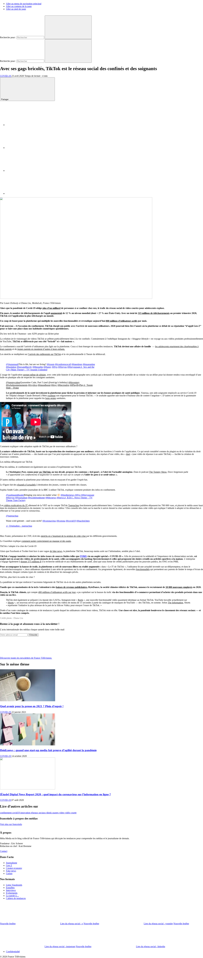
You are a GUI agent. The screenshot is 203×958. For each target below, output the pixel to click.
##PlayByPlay (77, 385)
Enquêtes (10, 887)
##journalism (21, 497)
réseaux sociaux (38, 812)
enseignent (175, 346)
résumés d (21, 484)
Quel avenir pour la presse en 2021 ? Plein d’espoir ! (31, 706)
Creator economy (14, 868)
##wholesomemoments (16, 385)
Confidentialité (13, 951)
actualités (31, 484)
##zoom (50, 364)
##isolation (11, 367)
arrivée (32, 354)
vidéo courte (71, 812)
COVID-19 (5, 76)
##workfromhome (36, 497)
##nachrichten (83, 521)
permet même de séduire (34, 374)
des (182, 346)
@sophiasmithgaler (15, 495)
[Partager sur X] (28, 147)
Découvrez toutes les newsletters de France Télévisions (26, 658)
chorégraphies (190, 346)
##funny (47, 367)
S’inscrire (33, 635)
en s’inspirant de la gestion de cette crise (67, 536)
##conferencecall (63, 364)
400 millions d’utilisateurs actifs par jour (56, 592)
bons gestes (50, 398)
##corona (60, 521)
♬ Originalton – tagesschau (19, 526)
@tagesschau (12, 516)
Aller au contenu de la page (19, 6)
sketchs (44, 536)
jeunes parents (24, 349)
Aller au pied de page (16, 9)
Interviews (11, 890)
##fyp (55, 367)
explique (52, 395)
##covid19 (71, 521)
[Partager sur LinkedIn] (28, 170)
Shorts (11, 602)
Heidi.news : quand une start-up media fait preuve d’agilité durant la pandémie (48, 750)
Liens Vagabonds (14, 885)
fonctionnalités (143, 569)
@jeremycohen (13, 382)
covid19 (16, 812)
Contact (3, 851)
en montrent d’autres (41, 349)
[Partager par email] (28, 193)
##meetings (76, 364)
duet (128, 454)
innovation (25, 812)
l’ (28, 354)
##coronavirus (49, 521)
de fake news (56, 551)
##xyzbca (32, 385)
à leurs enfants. (58, 349)
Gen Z (9, 865)
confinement (6, 812)
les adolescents (162, 346)
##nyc (54, 385)
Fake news (11, 871)
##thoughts (38, 367)
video (62, 812)
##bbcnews (50, 497)
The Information (175, 602)
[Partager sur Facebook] (28, 125)
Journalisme (11, 863)
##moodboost (44, 385)
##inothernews (67, 495)
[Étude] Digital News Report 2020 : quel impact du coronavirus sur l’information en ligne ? (55, 794)
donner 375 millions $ (31, 561)
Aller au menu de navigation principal (23, 3)
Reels (80, 600)
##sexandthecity (24, 367)
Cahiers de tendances (16, 898)
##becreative (63, 385)
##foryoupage (73, 367)
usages (55, 812)
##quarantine (89, 364)
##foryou (62, 367)
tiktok (49, 812)
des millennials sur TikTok (48, 354)
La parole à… (12, 895)
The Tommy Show (158, 472)
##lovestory (74, 382)
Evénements (11, 893)
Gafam (9, 873)
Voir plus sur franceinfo (11, 824)
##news (60, 497)
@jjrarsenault (12, 364)
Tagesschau (73, 505)
